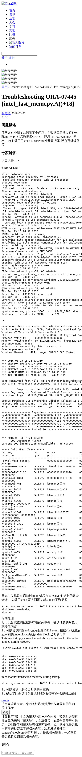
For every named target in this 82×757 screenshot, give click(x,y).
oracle (5, 700)
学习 (12, 26)
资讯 (12, 14)
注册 (11, 57)
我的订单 (15, 46)
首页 (12, 10)
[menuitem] (44, 11)
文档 (12, 30)
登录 (5, 57)
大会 (12, 22)
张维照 (6, 113)
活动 (12, 18)
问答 (12, 34)
